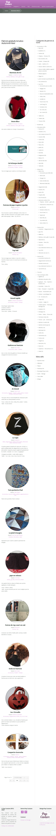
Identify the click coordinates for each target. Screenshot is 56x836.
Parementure (41, 335)
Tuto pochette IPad (15, 490)
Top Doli (15, 250)
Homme (39, 256)
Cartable (42, 99)
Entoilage (40, 311)
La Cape (15, 438)
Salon (20, 537)
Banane (41, 91)
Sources (23, 6)
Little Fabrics (17, 492)
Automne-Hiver (40, 360)
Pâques (39, 366)
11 (20, 780)
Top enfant (42, 220)
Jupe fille (13, 579)
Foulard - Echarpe (18, 167)
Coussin (40, 137)
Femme (8, 76)
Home (6, 10)
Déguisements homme (43, 260)
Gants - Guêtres (18, 349)
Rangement (41, 155)
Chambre (11, 537)
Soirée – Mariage (41, 373)
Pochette (42, 107)
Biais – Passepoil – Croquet (44, 289)
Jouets (39, 192)
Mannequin (41, 330)
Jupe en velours (15, 575)
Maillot (40, 234)
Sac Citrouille (15, 712)
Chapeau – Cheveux (43, 56)
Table (39, 166)
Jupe (17, 209)
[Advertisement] (28, 24)
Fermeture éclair (42, 317)
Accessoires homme (43, 258)
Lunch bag (42, 104)
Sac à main (24, 716)
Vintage (39, 379)
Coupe (40, 299)
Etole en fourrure (15, 669)
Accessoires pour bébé (45, 173)
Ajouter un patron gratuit (48, 6)
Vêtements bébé (43, 183)
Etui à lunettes (41, 58)
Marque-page (41, 73)
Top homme (41, 268)
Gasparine (17, 440)
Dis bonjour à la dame (17, 123)
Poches (40, 338)
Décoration (16, 537)
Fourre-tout (42, 101)
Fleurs (39, 144)
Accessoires (11, 167)
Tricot (38, 272)
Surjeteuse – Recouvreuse (44, 348)
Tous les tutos (7, 6)
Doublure (40, 309)
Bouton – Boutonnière (43, 291)
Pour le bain (42, 212)
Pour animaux (41, 81)
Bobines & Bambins (17, 714)
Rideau (40, 158)
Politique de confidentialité (7, 826)
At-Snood (15, 389)
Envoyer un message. (26, 820)
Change (41, 178)
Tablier (40, 115)
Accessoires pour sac (45, 86)
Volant (39, 351)
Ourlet (39, 333)
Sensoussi (17, 207)
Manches (40, 327)
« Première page (18, 777)
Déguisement (9, 441)
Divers (39, 142)
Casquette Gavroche (15, 752)
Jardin (39, 147)
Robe (39, 245)
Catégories (16, 6)
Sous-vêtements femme (44, 247)
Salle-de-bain (41, 160)
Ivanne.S (17, 754)
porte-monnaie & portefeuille (45, 79)
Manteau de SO (15, 72)
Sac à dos (42, 109)
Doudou (40, 189)
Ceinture (40, 53)
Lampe (40, 150)
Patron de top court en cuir (15, 625)
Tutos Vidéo (40, 376)
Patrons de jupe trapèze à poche (15, 205)
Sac (21, 716)
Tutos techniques (41, 275)
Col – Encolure (41, 297)
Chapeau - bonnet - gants (14, 393)
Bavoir (41, 175)
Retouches (41, 343)
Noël (39, 152)
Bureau (40, 129)
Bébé (4, 441)
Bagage (41, 88)
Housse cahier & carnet (44, 66)
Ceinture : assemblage (43, 294)
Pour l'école (41, 197)
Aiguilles (40, 276)
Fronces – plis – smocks (44, 319)
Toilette (40, 118)
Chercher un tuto (36, 6)
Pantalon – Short (42, 242)
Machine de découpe (43, 325)
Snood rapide (15, 298)
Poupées (40, 195)
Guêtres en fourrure (15, 345)
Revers (40, 346)
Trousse (40, 121)
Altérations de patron (43, 279)
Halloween (39, 363)
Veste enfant (19, 441)
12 (24, 780)
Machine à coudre (42, 322)
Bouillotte (40, 50)
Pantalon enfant (43, 210)
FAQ (28, 6)
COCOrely (17, 578)
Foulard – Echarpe (42, 61)
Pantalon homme (42, 263)
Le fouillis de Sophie (17, 75)
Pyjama (41, 215)
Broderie (39, 124)
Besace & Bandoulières (45, 94)
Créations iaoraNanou (17, 300)
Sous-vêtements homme (44, 266)
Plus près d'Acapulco (17, 252)
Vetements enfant (17, 394)
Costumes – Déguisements (44, 229)
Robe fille (42, 217)
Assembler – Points (43, 286)
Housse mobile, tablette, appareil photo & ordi (18, 494)
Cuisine (40, 139)
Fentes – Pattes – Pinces (44, 314)
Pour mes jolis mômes (17, 535)
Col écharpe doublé (15, 163)
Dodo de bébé (43, 181)
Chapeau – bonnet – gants (46, 202)
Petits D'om (17, 391)
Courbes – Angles (42, 302)
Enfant (22, 393)
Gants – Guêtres (42, 64)
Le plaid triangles (15, 533)
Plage (39, 76)
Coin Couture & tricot (43, 134)
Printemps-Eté (40, 368)
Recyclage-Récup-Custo (42, 371)
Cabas (41, 96)
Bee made (17, 347)
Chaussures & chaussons (46, 204)
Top (17, 254)
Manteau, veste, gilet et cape (17, 76)
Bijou (39, 48)
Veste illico (15, 121)
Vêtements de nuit (42, 253)
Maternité (40, 239)
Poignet (40, 340)
